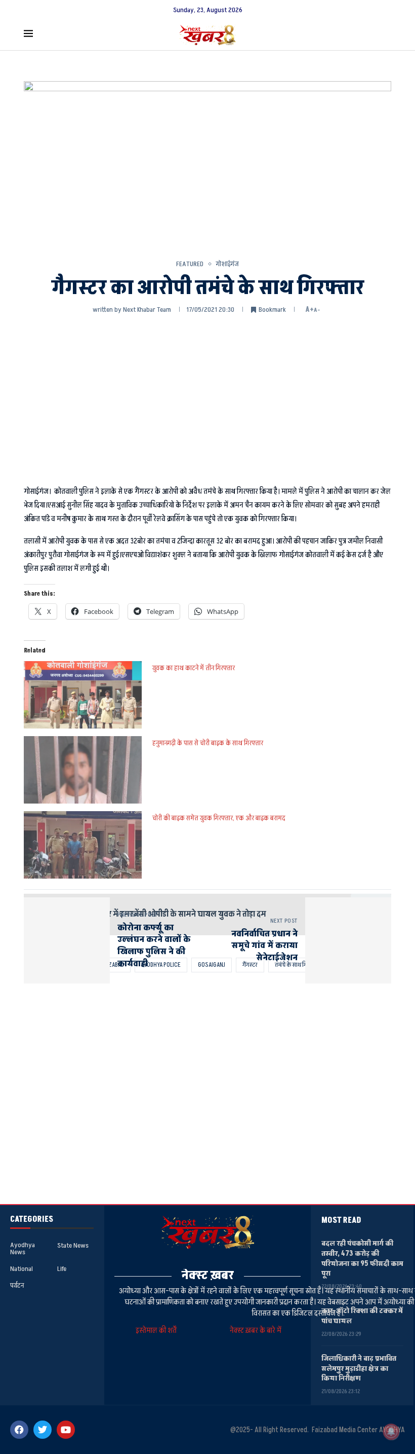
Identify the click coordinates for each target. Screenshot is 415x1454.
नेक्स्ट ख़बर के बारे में (255, 1330)
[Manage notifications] (391, 1432)
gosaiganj (211, 964)
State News (73, 1245)
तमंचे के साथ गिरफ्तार (297, 964)
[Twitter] (42, 1430)
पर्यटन (17, 1285)
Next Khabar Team (147, 309)
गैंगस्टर (250, 964)
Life (61, 1269)
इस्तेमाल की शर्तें (157, 1330)
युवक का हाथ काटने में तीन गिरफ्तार (193, 668)
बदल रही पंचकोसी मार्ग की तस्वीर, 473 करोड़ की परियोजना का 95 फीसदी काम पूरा (362, 1258)
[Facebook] (19, 1430)
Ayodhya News (22, 1249)
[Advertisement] (207, 398)
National (21, 1269)
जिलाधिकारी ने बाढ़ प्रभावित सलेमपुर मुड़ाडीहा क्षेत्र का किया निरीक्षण (358, 1368)
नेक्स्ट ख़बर (208, 1275)
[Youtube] (66, 1430)
